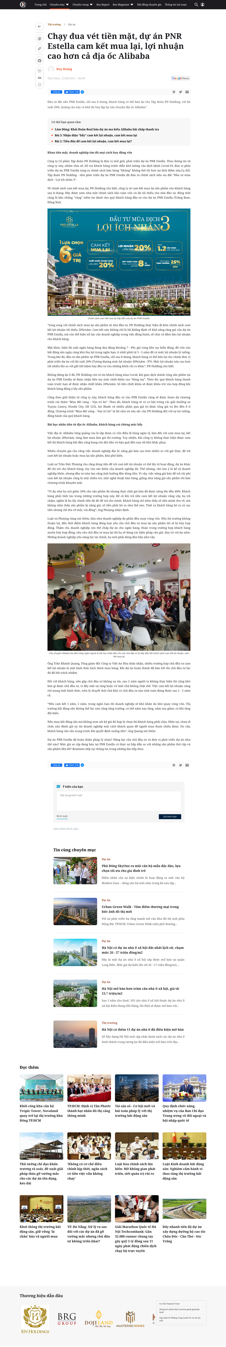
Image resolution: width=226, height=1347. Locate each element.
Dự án (72, 24)
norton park (185, 1309)
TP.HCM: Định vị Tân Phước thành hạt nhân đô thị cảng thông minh (89, 1111)
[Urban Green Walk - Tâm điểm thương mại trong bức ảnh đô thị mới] (75, 911)
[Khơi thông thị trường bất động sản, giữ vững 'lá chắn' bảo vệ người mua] (41, 1208)
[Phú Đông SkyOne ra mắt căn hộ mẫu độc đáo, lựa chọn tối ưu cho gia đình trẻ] (75, 870)
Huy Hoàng (64, 69)
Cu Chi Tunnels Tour (169, 1303)
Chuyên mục (57, 4)
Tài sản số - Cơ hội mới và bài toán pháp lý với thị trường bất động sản (135, 1111)
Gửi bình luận (170, 816)
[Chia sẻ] (40, 39)
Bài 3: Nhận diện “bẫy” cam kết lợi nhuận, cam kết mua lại (96, 135)
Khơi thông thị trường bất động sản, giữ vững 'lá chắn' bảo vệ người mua (40, 1232)
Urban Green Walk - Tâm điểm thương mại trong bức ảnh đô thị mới (140, 909)
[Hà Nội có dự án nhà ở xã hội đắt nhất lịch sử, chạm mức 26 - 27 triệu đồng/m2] (75, 952)
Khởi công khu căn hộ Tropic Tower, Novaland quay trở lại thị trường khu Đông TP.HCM (41, 1113)
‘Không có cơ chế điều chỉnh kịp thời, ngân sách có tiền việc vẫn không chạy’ (87, 1171)
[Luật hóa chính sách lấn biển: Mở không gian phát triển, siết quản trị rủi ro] (137, 1146)
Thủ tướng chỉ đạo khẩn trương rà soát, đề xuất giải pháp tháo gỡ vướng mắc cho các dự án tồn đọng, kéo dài (41, 1173)
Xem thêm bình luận (65, 828)
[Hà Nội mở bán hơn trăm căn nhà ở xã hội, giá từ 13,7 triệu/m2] (75, 993)
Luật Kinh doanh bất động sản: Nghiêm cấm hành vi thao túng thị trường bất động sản (183, 1171)
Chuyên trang (81, 4)
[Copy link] (40, 49)
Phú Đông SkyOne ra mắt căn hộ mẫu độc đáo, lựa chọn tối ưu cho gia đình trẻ (141, 868)
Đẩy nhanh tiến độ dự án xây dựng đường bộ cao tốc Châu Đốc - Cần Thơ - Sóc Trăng (184, 1234)
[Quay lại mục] (40, 26)
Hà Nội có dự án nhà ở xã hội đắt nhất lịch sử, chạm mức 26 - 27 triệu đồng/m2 (143, 950)
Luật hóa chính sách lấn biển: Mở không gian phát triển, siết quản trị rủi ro (135, 1169)
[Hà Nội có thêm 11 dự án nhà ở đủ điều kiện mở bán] (75, 1034)
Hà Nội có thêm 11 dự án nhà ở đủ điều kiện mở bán (143, 1029)
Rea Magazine (121, 4)
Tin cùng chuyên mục (74, 850)
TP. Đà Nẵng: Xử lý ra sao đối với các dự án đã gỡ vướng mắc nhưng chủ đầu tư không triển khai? (88, 1234)
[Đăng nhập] (202, 5)
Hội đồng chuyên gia (149, 4)
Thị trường (54, 24)
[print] (40, 61)
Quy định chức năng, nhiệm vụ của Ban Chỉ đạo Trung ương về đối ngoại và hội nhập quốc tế (184, 1113)
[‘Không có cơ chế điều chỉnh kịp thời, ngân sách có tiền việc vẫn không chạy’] (89, 1146)
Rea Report (102, 4)
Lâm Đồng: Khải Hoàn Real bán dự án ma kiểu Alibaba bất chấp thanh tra (107, 129)
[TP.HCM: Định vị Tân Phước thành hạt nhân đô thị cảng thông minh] (89, 1088)
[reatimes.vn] (23, 4)
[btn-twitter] (180, 92)
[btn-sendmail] (187, 92)
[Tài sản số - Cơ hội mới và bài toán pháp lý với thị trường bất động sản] (137, 1088)
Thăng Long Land (179, 1317)
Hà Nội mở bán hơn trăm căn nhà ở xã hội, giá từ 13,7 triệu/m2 (140, 991)
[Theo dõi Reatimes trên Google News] (180, 79)
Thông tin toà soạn (176, 4)
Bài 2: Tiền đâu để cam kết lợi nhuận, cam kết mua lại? (93, 141)
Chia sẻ (56, 92)
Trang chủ (40, 4)
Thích (74, 92)
